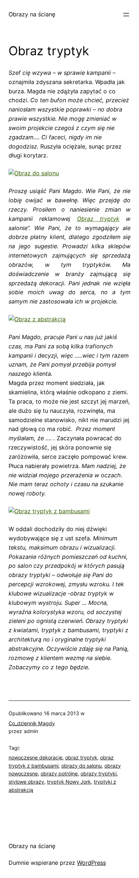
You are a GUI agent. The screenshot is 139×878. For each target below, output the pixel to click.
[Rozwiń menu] (126, 14)
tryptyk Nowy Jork (69, 782)
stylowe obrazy (26, 782)
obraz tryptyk (81, 757)
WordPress (91, 862)
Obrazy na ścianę (32, 14)
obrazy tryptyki (99, 773)
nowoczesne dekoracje (35, 757)
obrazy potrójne (59, 773)
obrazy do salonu (81, 766)
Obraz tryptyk (98, 218)
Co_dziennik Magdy (32, 723)
